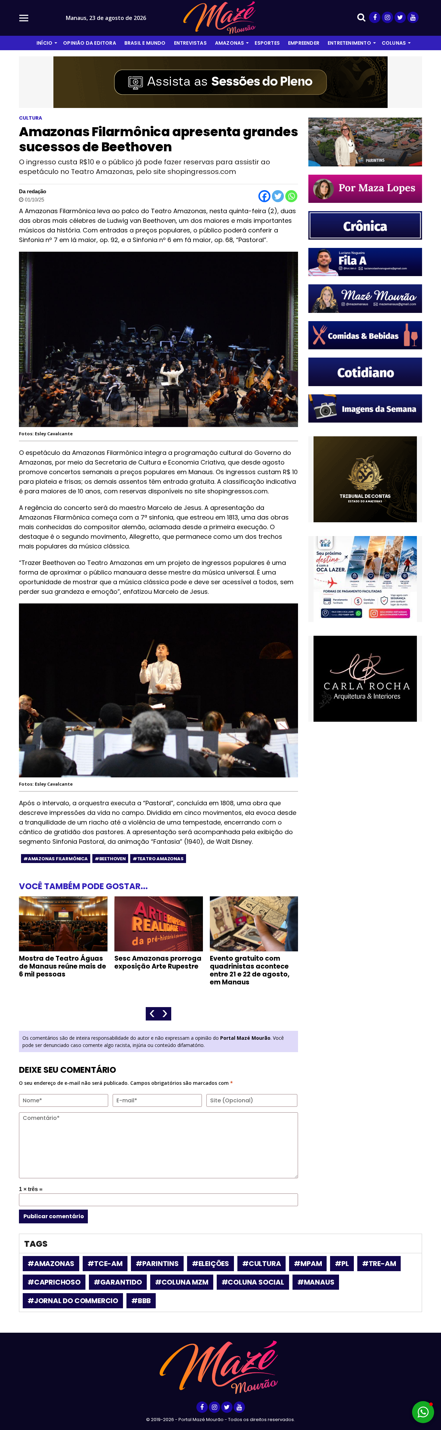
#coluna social (253, 1282)
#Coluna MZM (181, 1282)
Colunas (394, 43)
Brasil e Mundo (145, 43)
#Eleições (210, 1263)
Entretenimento (349, 43)
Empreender (303, 43)
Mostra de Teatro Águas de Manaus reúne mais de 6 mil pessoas (62, 966)
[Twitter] (278, 196)
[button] (423, 1412)
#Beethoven (110, 858)
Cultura (30, 117)
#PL (342, 1263)
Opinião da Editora (89, 43)
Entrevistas (190, 43)
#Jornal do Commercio (73, 1301)
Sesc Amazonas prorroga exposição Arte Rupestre (158, 962)
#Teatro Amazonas (158, 858)
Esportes (267, 43)
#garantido (118, 1282)
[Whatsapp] (291, 196)
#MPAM (308, 1263)
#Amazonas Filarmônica (55, 858)
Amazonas (229, 43)
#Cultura (261, 1263)
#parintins (157, 1263)
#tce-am (105, 1263)
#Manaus (316, 1282)
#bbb (141, 1301)
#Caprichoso (54, 1282)
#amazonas (51, 1263)
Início (44, 43)
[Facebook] (264, 196)
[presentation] (152, 1013)
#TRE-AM (379, 1263)
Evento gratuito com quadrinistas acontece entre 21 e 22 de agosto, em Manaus (249, 970)
